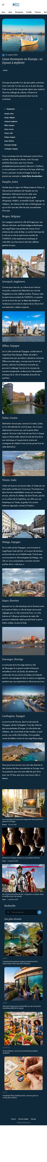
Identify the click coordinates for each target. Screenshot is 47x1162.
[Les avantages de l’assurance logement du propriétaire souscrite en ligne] (23, 803)
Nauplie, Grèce (9, 114)
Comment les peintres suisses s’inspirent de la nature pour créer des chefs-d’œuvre (20, 962)
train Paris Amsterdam (32, 176)
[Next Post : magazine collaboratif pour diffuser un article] (16, 5)
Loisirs (5, 70)
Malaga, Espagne (9, 137)
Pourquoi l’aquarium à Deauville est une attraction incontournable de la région (22, 1007)
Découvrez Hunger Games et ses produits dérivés (21, 857)
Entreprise (6, 1048)
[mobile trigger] (4, 5)
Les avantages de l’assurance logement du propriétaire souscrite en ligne (23, 820)
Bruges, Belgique (9, 117)
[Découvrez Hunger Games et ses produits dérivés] (23, 842)
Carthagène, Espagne (11, 149)
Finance (4, 825)
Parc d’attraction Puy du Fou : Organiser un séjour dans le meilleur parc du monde (23, 895)
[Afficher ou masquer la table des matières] (29, 109)
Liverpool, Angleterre (10, 121)
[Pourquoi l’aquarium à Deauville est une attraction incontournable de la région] (23, 984)
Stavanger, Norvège (10, 145)
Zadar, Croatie (9, 129)
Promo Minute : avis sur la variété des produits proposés (20, 1052)
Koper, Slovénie (9, 141)
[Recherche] (43, 5)
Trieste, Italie (8, 133)
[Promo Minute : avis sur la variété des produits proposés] (23, 1028)
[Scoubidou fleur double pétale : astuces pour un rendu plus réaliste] (23, 1073)
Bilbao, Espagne (9, 125)
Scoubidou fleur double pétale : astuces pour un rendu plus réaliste (20, 1096)
